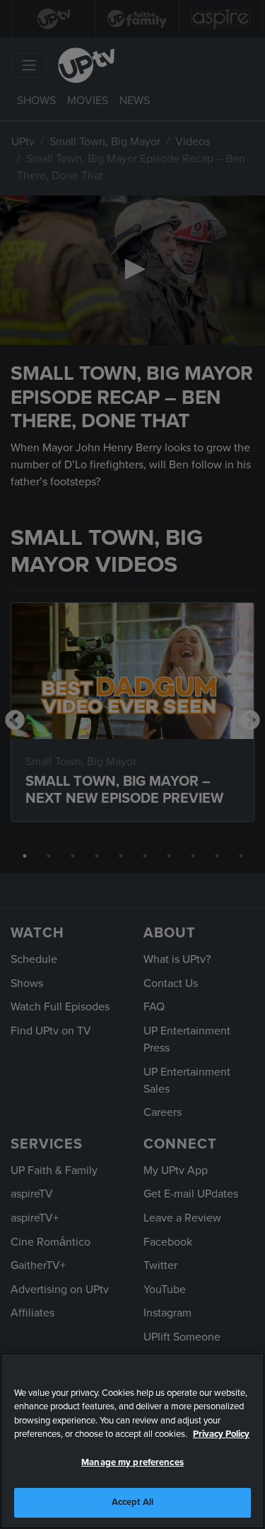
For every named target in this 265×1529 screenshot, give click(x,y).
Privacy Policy (221, 1434)
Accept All (132, 1502)
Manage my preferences (132, 1462)
